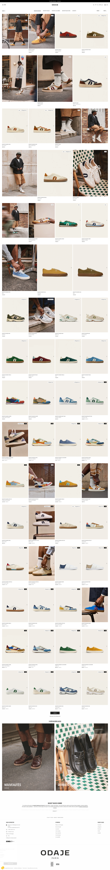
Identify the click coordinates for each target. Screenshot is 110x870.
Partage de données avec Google (9, 856)
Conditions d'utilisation (18, 868)
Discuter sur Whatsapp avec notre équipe (14, 826)
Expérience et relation (7, 858)
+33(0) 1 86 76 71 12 (11, 829)
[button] (2, 867)
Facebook (99, 824)
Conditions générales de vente (7, 868)
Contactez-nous (11, 831)
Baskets (3, 10)
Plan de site (25, 868)
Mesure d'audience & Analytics (9, 857)
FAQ (9, 835)
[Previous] (29, 31)
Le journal (57, 828)
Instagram (99, 826)
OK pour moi (21, 863)
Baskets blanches (66, 10)
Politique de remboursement (11, 837)
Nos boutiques (58, 835)
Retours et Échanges (10, 833)
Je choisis (8, 863)
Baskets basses (37, 10)
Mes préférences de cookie (32, 868)
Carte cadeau (58, 831)
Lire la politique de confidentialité (8, 852)
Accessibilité (58, 837)
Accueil (48, 817)
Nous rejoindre (58, 833)
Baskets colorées (56, 10)
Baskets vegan (46, 10)
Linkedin (99, 833)
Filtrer (105, 10)
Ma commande (58, 826)
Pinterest (99, 828)
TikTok (99, 831)
